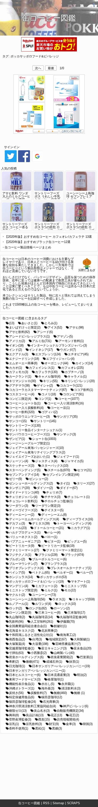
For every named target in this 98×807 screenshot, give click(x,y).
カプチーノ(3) (74, 372)
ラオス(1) (58, 599)
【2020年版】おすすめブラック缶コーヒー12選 (37, 242)
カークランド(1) (20, 376)
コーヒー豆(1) (60, 408)
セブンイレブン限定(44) (62, 474)
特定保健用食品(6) (21, 697)
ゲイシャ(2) (45, 385)
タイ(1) (65, 483)
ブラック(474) (74, 554)
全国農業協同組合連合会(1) (28, 626)
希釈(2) (14, 661)
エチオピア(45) (78, 354)
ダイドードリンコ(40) (24, 492)
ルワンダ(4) (43, 604)
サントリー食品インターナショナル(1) (35, 430)
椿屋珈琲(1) (56, 679)
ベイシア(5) (17, 572)
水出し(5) (47, 684)
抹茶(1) (74, 661)
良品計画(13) (35, 715)
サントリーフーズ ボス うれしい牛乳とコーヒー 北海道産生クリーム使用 (47, 197)
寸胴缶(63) (16, 653)
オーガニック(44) (56, 363)
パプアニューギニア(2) (24, 541)
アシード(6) (45, 332)
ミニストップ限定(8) (23, 590)
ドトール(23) (18, 528)
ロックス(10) (67, 604)
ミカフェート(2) (46, 586)
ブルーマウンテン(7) (23, 563)
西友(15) (44, 719)
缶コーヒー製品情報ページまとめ (28, 247)
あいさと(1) (29, 323)
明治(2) (82, 675)
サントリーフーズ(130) (25, 425)
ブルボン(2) (17, 559)
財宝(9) (54, 724)
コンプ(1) (44, 399)
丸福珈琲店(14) (42, 617)
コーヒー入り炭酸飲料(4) (26, 408)
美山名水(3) (42, 710)
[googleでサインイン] (37, 162)
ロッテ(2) (15, 608)
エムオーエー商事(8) (23, 363)
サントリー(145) (45, 421)
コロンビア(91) (73, 394)
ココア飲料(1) (83, 390)
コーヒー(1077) (68, 399)
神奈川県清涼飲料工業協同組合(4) (32, 706)
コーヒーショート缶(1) (24, 403)
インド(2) (15, 349)
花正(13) (56, 715)
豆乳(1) (14, 724)
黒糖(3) (57, 728)
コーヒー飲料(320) (21, 412)
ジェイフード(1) (68, 456)
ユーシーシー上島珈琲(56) (27, 599)
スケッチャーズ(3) (21, 465)
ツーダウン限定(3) (47, 505)
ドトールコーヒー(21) (49, 528)
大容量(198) (40, 644)
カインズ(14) (84, 363)
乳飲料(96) (16, 621)
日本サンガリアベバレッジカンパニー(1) (37, 670)
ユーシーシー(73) (44, 595)
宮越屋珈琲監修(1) (21, 648)
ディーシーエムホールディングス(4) (34, 519)
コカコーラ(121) (71, 385)
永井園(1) (67, 684)
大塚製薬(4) (17, 644)
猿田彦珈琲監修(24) (22, 701)
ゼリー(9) (15, 479)
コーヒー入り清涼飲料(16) (66, 403)
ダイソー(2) (45, 488)
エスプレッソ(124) (48, 354)
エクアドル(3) (18, 354)
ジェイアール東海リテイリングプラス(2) (37, 452)
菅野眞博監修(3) (20, 719)
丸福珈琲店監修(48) (73, 617)
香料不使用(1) (18, 728)
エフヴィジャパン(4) (60, 358)
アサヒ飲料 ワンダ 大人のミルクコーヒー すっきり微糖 (16, 196)
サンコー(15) (18, 421)
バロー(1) (50, 537)
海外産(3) (47, 688)
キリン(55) (50, 381)
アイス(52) (55, 327)
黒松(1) (40, 728)
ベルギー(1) (65, 572)
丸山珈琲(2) (17, 617)
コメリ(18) (48, 394)
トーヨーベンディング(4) (74, 523)
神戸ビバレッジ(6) (75, 706)
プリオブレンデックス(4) (26, 568)
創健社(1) (60, 626)
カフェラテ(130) (46, 372)
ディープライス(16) (79, 519)
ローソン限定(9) (20, 612)
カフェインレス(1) (41, 367)
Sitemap (58, 803)
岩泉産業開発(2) (62, 657)
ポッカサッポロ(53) (53, 577)
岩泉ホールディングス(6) (26, 657)
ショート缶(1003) (44, 439)
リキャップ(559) (83, 599)
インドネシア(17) (41, 349)
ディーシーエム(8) (54, 514)
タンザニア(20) (19, 488)
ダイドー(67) (69, 488)
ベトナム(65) (41, 572)
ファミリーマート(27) (24, 550)
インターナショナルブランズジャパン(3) (59, 345)
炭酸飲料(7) (39, 693)
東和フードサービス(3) (24, 679)
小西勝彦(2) (39, 653)
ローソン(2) (62, 608)
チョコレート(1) (79, 497)
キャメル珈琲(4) (49, 376)
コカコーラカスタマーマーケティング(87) (38, 390)
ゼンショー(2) (38, 479)
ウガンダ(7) (68, 349)
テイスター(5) (54, 510)
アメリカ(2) (17, 341)
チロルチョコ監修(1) (58, 501)
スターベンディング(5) (24, 470)
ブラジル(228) (48, 554)
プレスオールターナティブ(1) (71, 568)
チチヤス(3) (52, 497)
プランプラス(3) (55, 563)
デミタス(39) (41, 523)
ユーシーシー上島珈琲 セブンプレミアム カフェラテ (80, 196)
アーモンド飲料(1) (71, 341)
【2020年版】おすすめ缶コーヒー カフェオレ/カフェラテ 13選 (48, 236)
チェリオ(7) (54, 492)
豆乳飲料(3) (34, 724)
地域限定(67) (58, 639)
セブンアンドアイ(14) (24, 474)
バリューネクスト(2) (23, 537)
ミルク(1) (50, 590)
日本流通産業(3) (59, 675)
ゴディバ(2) (50, 412)
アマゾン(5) (65, 336)
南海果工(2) (68, 635)
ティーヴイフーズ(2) (23, 510)
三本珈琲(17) (76, 612)
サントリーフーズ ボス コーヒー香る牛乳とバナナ (15, 227)
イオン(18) (16, 345)
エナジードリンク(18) (24, 358)
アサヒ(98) (76, 327)
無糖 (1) (79, 693)
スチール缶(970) (59, 470)
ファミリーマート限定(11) (64, 550)
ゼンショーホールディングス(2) (31, 483)
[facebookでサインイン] (24, 162)
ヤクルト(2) (17, 595)
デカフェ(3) (17, 523)
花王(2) (74, 715)
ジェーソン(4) (18, 461)
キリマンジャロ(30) (22, 381)
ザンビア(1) (17, 439)
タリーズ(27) (85, 483)
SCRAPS (73, 803)
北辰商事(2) (49, 630)
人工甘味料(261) (42, 621)
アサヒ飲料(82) (19, 332)
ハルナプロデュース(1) (24, 532)
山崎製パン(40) (64, 653)
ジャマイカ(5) (73, 461)
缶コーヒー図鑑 (29, 803)
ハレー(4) (54, 532)
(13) (11, 323)
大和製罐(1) (82, 639)
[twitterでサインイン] (10, 162)
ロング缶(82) (38, 608)
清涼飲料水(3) (70, 688)
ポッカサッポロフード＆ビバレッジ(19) (36, 581)
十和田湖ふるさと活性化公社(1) (31, 635)
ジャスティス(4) (46, 461)
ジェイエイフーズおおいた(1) (29, 456)
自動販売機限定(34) (70, 710)
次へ (38, 68)
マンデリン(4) (18, 586)
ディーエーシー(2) (21, 514)
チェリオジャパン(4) (23, 497)
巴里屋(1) (86, 657)
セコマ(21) (84, 470)
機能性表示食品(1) (21, 684)
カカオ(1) (15, 367)
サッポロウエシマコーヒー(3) (29, 416)
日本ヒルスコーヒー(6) (24, 675)
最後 (51, 68)
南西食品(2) (17, 639)
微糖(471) (32, 661)
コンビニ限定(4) (20, 399)
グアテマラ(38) (19, 385)
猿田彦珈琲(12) (51, 697)
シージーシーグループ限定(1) (29, 443)
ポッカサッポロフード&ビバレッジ (34, 56)
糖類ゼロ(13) (18, 710)
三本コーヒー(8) (49, 612)
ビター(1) (54, 541)
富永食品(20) (82, 648)
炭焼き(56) (16, 693)
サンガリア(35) (67, 416)
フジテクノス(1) (20, 554)
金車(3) (71, 724)
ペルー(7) (86, 572)
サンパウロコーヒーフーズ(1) (29, 434)
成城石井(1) (54, 661)
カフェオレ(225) (72, 367)
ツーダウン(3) (18, 505)
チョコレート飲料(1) (23, 501)
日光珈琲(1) (17, 666)
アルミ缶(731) (41, 341)
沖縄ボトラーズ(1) (21, 688)
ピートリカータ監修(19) (57, 545)
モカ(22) (70, 590)
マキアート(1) (80, 581)
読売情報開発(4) (68, 719)
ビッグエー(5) (77, 541)
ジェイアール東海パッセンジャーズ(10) (36, 448)
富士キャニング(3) (54, 648)
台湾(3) (37, 639)
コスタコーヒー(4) (21, 394)
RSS (46, 803)
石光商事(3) (51, 701)
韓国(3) (88, 724)
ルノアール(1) (18, 604)
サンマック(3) (66, 434)
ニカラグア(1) (80, 528)
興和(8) (14, 715)
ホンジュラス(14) (21, 577)
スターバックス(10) (54, 465)
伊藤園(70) (67, 621)
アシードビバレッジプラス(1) (29, 336)
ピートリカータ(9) (21, 545)
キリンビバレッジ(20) (80, 381)
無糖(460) (60, 693)
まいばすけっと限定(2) (24, 327)
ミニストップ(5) (75, 586)
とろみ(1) (50, 323)
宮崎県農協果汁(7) (68, 644)
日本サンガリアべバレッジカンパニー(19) (61, 666)
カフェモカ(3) (18, 372)
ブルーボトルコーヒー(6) (49, 559)
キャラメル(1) (77, 376)
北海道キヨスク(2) (21, 630)
